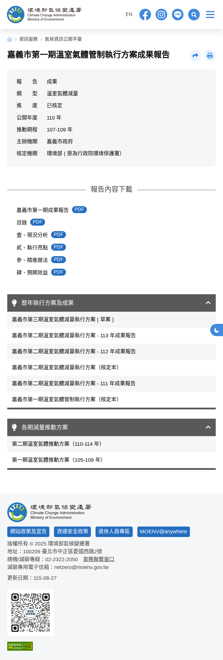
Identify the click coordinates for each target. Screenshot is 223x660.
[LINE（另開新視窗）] (178, 14)
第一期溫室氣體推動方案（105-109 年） (59, 460)
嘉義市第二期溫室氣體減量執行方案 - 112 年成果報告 (74, 351)
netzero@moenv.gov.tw (81, 567)
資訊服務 (28, 39)
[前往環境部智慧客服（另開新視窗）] (30, 612)
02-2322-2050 (61, 559)
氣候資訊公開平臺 (63, 39)
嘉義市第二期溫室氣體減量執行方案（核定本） (67, 367)
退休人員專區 (114, 531)
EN (129, 14)
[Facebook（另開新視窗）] (145, 14)
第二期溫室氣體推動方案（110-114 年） (58, 444)
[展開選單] (210, 14)
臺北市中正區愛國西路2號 (72, 551)
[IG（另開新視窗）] (161, 14)
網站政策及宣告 (28, 531)
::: (117, 13)
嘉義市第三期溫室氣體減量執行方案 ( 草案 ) (63, 319)
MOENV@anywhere (163, 531)
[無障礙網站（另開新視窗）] (30, 646)
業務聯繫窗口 (98, 559)
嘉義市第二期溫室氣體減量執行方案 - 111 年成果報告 (74, 383)
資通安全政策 (72, 531)
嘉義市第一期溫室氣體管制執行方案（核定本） (67, 399)
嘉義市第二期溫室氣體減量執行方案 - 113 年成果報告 (74, 335)
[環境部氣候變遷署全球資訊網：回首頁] (44, 14)
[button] (194, 14)
